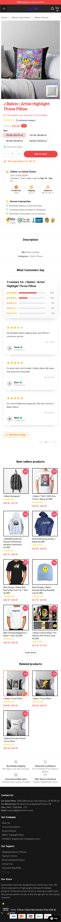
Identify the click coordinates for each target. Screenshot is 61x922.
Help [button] (56, 918)
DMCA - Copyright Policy (13, 835)
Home (4, 17)
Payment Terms (9, 856)
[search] (52, 8)
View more (30, 653)
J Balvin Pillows (40, 17)
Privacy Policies (9, 831)
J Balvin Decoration (20, 17)
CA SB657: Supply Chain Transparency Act (21, 839)
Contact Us (7, 864)
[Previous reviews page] (41, 442)
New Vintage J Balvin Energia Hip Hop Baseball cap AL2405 (43, 590)
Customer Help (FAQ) (11, 868)
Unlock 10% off (6, 909)
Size (5, 130)
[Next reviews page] (55, 442)
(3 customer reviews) (25, 120)
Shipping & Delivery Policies (14, 852)
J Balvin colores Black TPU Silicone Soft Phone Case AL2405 (44, 636)
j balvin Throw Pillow (41, 698)
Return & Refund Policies (13, 860)
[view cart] (57, 8)
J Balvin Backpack (11, 496)
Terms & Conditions (11, 827)
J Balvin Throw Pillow (12, 698)
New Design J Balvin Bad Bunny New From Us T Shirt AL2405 (15, 590)
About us (6, 823)
